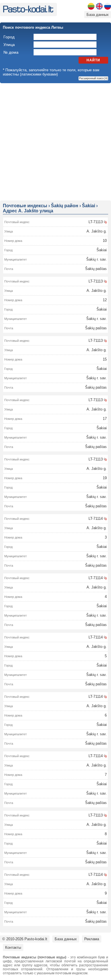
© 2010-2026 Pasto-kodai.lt (24, 939)
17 (105, 418)
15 (105, 359)
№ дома (10, 52)
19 (105, 478)
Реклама (91, 939)
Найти (93, 60)
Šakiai (101, 250)
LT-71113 (96, 222)
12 (105, 300)
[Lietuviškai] (91, 6)
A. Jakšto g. (97, 231)
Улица (9, 44)
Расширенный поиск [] (93, 78)
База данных (98, 14)
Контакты (13, 947)
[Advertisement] (55, 141)
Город (9, 37)
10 (105, 240)
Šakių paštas (96, 269)
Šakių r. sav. (96, 259)
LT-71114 (96, 518)
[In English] (99, 6)
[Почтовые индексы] (28, 11)
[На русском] (107, 6)
